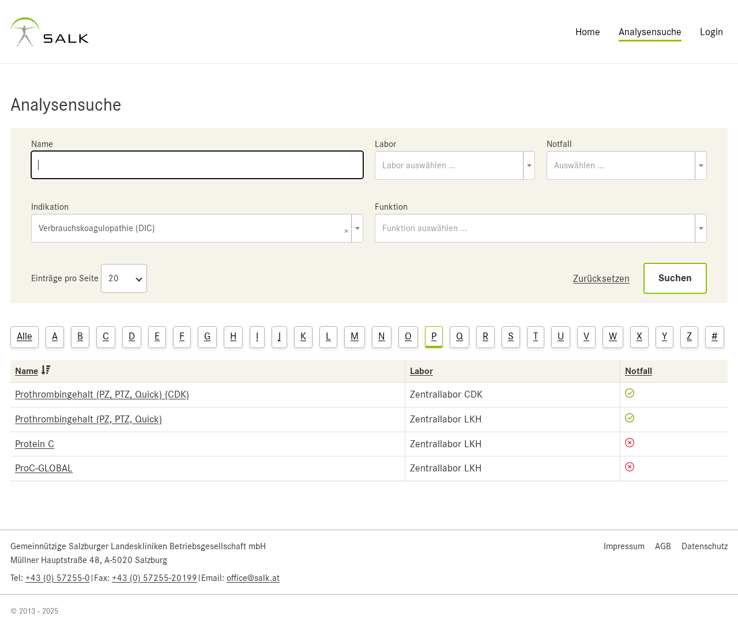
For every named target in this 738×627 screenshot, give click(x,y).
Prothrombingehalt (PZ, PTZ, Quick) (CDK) (102, 394)
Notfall (559, 144)
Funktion (391, 207)
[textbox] (455, 165)
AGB (663, 546)
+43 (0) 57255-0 (57, 578)
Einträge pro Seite (65, 278)
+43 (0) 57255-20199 (154, 578)
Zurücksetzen (601, 278)
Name (42, 144)
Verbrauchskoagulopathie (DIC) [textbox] (194, 229)
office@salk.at (253, 578)
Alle (24, 336)
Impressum (624, 546)
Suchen (675, 278)
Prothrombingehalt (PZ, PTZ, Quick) (88, 419)
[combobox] (455, 165)
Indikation (50, 207)
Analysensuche (650, 31)
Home (587, 31)
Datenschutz (704, 546)
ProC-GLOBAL (44, 468)
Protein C (34, 444)
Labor (385, 144)
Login (711, 31)
